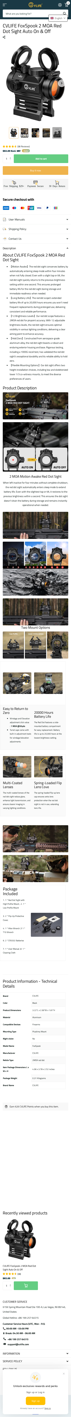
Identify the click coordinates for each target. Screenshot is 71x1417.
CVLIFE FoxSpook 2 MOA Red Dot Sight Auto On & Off (19, 1267)
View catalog (5, 4)
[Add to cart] (26, 1285)
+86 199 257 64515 (18, 1339)
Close (35, 1353)
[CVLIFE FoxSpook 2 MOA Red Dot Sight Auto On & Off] (20, 1239)
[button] (11, 156)
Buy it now (35, 170)
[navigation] (13, 133)
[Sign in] (60, 5)
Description (9, 248)
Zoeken (64, 13)
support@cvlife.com (18, 1344)
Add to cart (41, 158)
